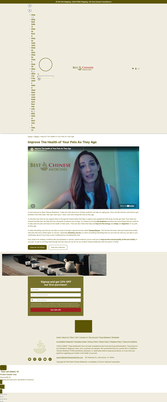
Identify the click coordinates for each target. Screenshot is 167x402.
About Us (65, 337)
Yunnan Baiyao (94, 230)
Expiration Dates (80, 342)
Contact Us (83, 337)
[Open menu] (29, 5)
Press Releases (104, 337)
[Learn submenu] (33, 111)
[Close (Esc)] (0, 394)
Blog (72, 337)
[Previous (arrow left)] (0, 396)
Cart (76, 337)
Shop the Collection (58, 247)
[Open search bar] (38, 74)
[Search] (39, 79)
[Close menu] (29, 10)
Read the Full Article (37, 247)
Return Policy (104, 342)
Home (30, 136)
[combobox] (33, 300)
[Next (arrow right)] (2, 396)
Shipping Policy (116, 342)
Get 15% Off (56, 310)
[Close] (3, 367)
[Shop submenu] (32, 17)
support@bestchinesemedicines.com (69, 357)
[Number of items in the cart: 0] (138, 69)
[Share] (2, 394)
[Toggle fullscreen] (4, 394)
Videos (36, 136)
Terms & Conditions (130, 342)
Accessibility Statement (64, 342)
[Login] (136, 68)
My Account (93, 337)
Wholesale (115, 337)
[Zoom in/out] (6, 394)
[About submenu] (33, 71)
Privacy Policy (93, 342)
